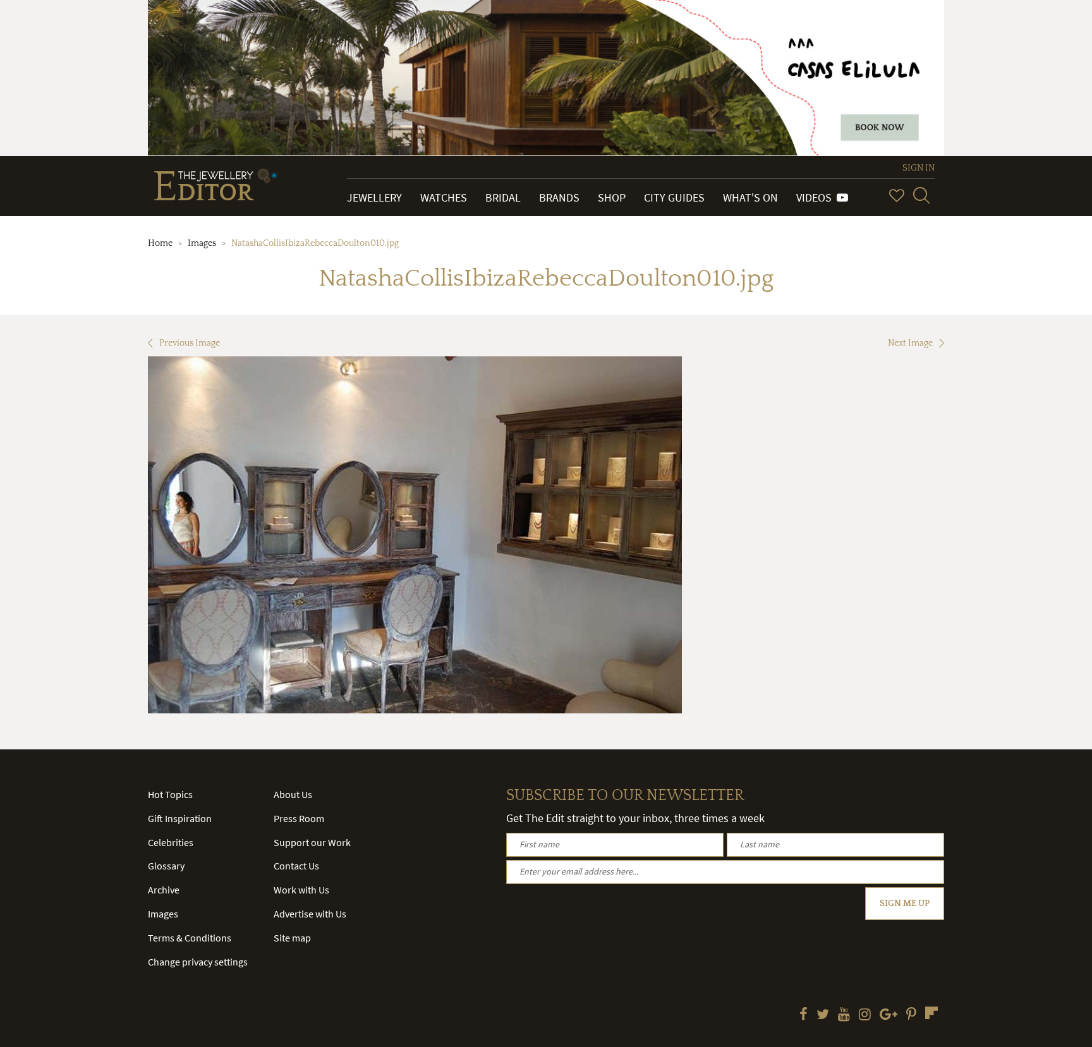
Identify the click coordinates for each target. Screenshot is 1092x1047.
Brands (559, 197)
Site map (292, 937)
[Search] (921, 195)
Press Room (299, 818)
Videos (816, 197)
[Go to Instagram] (865, 1015)
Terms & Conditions (189, 937)
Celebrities (170, 842)
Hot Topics (170, 794)
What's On (750, 197)
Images (202, 243)
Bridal (503, 197)
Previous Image (189, 343)
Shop (612, 197)
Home (160, 243)
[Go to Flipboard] (931, 1013)
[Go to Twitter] (822, 1015)
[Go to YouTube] (844, 1015)
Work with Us (301, 889)
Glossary (166, 865)
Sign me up (905, 904)
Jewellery (374, 197)
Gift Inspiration (180, 818)
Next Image (910, 343)
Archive (163, 889)
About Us (293, 794)
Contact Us (296, 865)
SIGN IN (918, 168)
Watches (443, 197)
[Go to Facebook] (803, 1015)
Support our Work (312, 842)
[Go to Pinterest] (911, 1015)
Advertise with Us (310, 913)
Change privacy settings (198, 961)
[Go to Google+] (888, 1015)
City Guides (674, 197)
